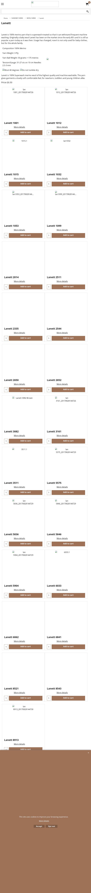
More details (19, 127)
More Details (44, 821)
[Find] (87, 11)
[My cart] (87, 4)
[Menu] (2, 4)
